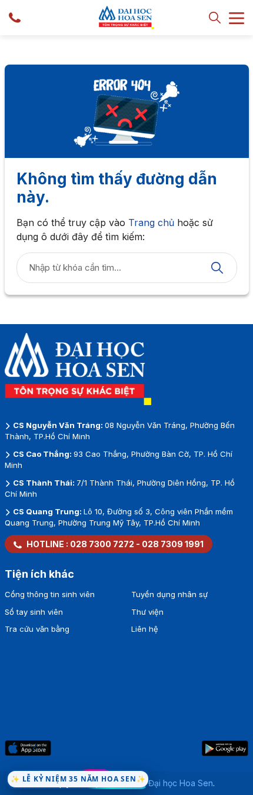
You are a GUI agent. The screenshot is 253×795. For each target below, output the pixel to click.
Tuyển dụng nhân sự (169, 594)
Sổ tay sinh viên (34, 612)
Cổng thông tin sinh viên (50, 594)
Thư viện (147, 612)
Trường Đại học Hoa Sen (165, 783)
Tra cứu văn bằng (37, 629)
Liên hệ (144, 629)
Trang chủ (151, 222)
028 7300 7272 (102, 544)
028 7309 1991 (173, 544)
